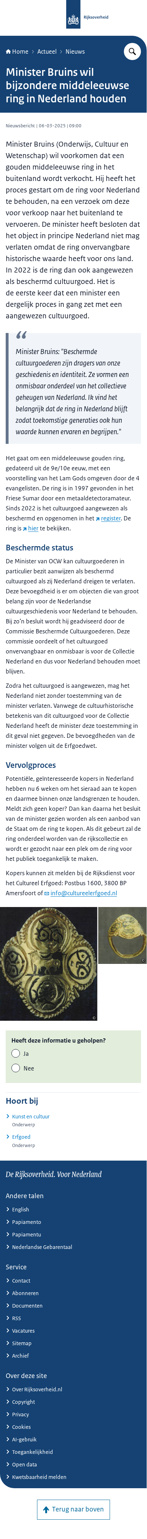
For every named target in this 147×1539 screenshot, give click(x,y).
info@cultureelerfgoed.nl (84, 893)
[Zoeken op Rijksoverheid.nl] (132, 51)
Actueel (47, 51)
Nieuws (75, 51)
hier (33, 528)
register (111, 518)
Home (20, 51)
